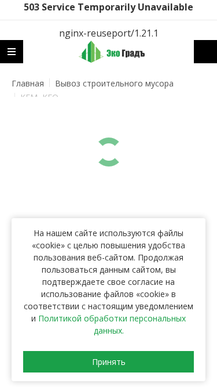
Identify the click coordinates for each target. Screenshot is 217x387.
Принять (109, 361)
